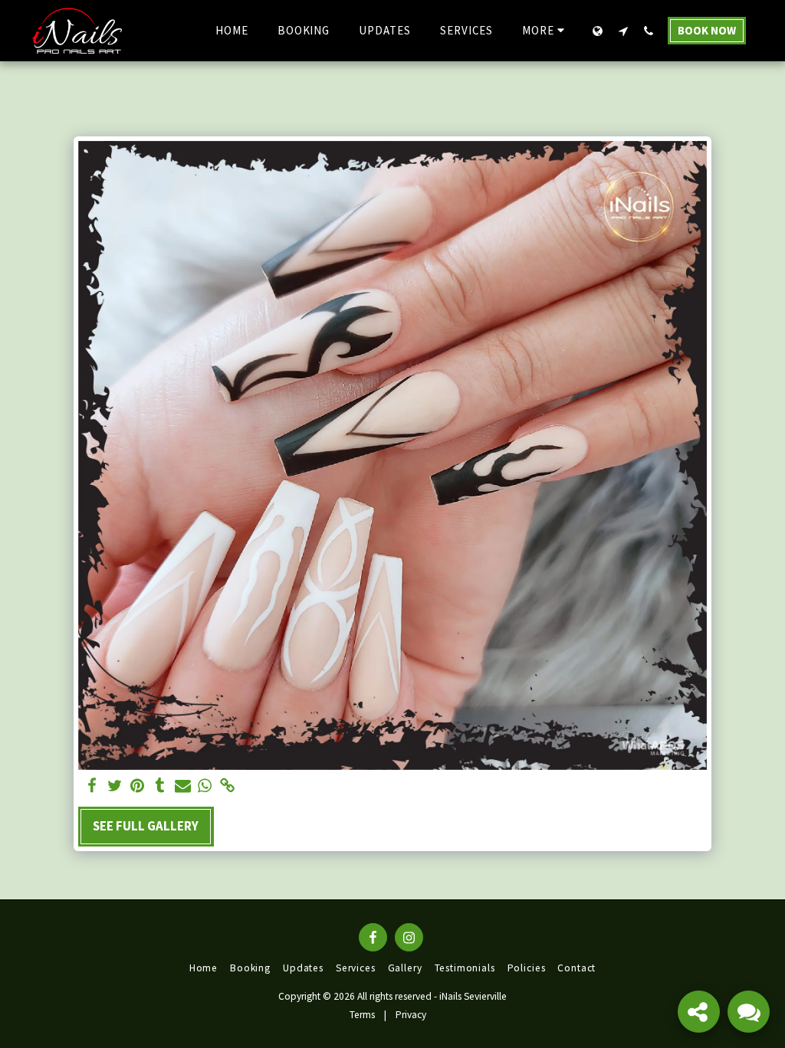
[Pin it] (138, 786)
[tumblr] (160, 786)
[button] (623, 31)
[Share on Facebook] (92, 786)
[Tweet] (115, 786)
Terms (362, 1014)
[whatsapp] (205, 786)
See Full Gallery (146, 825)
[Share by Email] (183, 786)
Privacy (411, 1014)
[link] (227, 786)
